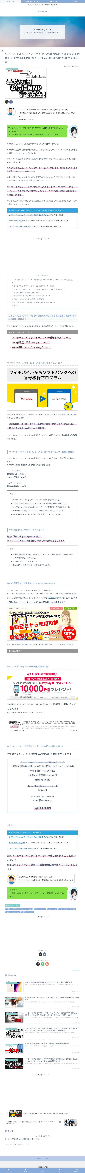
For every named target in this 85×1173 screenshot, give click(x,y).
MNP (14, 909)
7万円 (8, 909)
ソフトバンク (52, 909)
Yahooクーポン (23, 909)
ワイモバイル (63, 909)
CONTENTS (40, 275)
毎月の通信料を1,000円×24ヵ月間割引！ (28, 292)
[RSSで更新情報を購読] (47, 964)
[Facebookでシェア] (11, 102)
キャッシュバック (41, 909)
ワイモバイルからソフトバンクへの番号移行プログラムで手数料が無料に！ (40, 289)
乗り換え (72, 909)
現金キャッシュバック (13, 912)
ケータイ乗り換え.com (17, 221)
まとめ (16, 305)
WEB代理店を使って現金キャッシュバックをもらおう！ (32, 296)
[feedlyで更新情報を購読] (42, 964)
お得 (31, 909)
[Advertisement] (42, 254)
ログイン (26, 1139)
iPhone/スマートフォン (13, 905)
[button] (78, 612)
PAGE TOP (43, 1159)
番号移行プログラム (28, 912)
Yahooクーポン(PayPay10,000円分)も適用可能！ (29, 299)
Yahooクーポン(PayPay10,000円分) (21, 226)
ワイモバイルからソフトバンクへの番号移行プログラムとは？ (34, 286)
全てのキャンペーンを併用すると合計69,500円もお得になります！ (35, 302)
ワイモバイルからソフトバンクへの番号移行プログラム (29, 215)
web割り (52, 598)
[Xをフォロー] (38, 964)
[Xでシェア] (7, 102)
